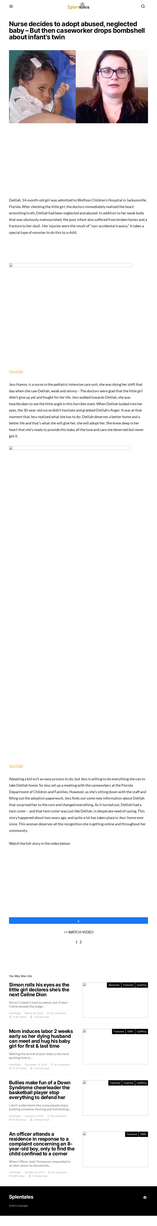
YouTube (16, 371)
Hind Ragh (15, 1013)
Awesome (114, 984)
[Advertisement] (78, 161)
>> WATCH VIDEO (78, 932)
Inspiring (141, 984)
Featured (128, 984)
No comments (58, 1013)
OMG (130, 1031)
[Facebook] (145, 1197)
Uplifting (141, 1031)
